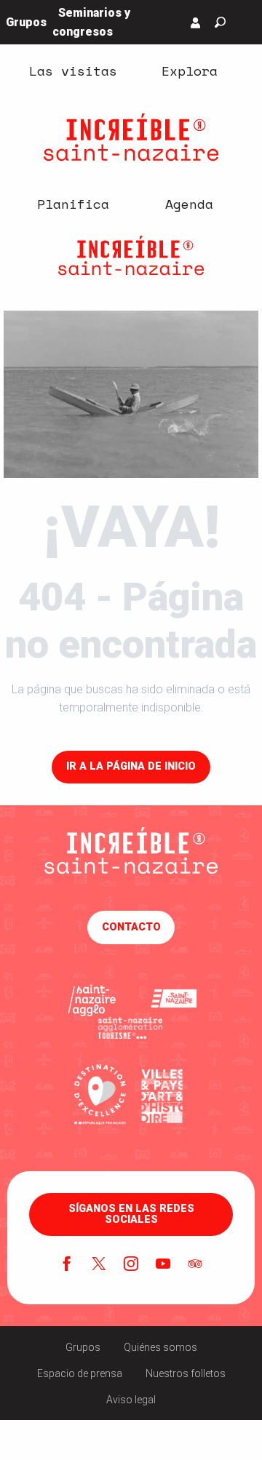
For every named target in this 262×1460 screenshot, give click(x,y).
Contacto (131, 927)
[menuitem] (73, 70)
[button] (220, 22)
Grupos (83, 1347)
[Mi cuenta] (196, 22)
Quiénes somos (160, 1347)
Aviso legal (131, 1399)
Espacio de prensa (79, 1373)
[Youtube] (163, 1265)
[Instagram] (131, 1265)
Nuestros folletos (186, 1373)
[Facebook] (67, 1265)
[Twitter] (99, 1265)
